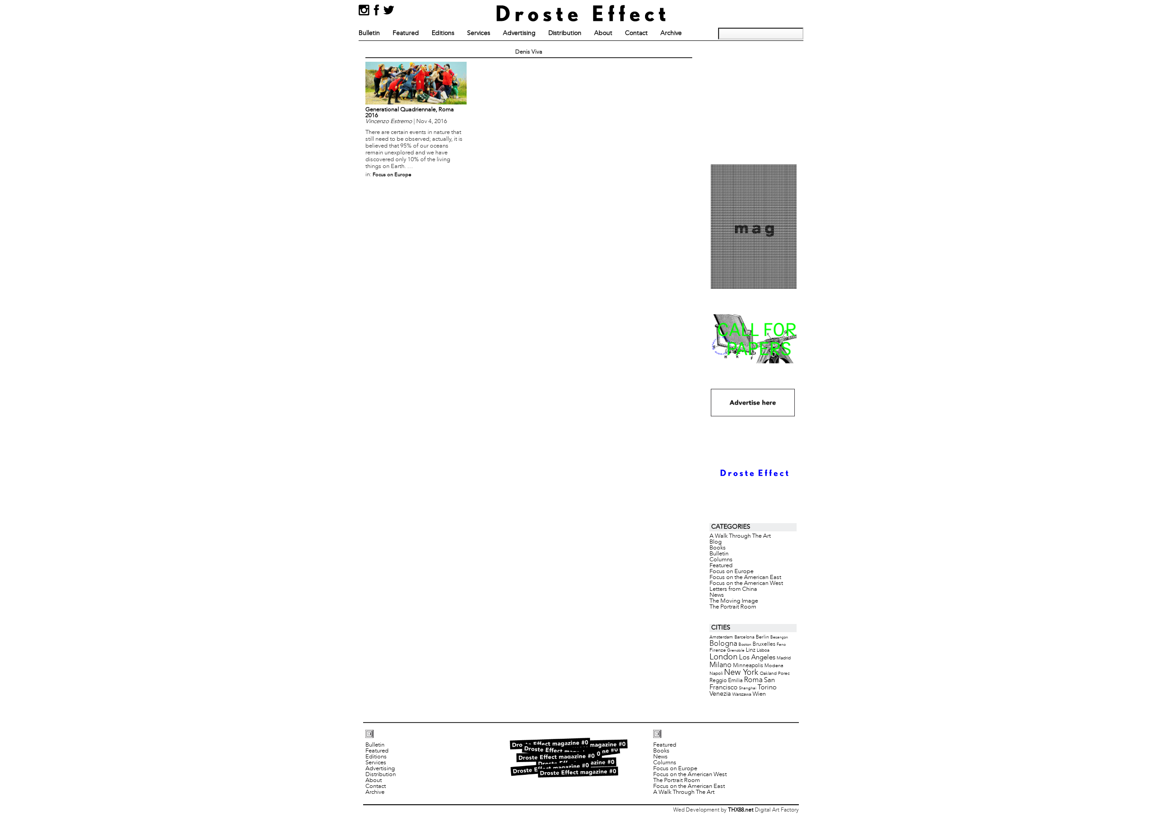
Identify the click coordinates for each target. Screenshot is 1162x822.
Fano (781, 645)
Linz (750, 650)
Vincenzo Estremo (388, 122)
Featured (406, 33)
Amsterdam (721, 637)
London (723, 657)
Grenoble (735, 651)
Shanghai (747, 688)
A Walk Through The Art (740, 536)
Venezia (720, 694)
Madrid (784, 658)
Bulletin (369, 33)
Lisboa (763, 650)
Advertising (519, 33)
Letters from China (733, 589)
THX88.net (740, 810)
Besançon (779, 637)
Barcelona (744, 637)
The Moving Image (733, 601)
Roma (753, 680)
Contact (636, 33)
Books (717, 548)
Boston (745, 645)
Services (478, 33)
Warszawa (741, 694)
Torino (767, 687)
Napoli (716, 673)
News (716, 595)
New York (741, 672)
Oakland (768, 673)
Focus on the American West (746, 583)
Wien (759, 694)
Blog (715, 542)
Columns (721, 560)
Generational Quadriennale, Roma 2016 (409, 113)
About (603, 33)
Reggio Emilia (726, 680)
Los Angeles (757, 657)
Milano (720, 665)
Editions (443, 33)
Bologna (723, 644)
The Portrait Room (732, 607)
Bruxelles (764, 644)
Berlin (762, 637)
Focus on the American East (745, 577)
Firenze (717, 650)
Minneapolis (748, 665)
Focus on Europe (392, 175)
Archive (671, 33)
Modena (773, 665)
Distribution (564, 33)
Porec (784, 673)
